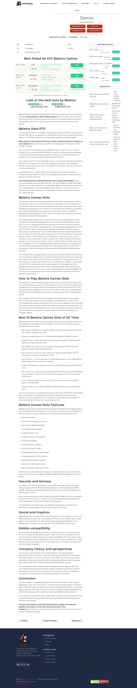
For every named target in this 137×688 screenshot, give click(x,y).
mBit (103, 78)
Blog (77, 10)
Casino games (108, 3)
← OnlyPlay (22, 621)
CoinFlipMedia (21, 684)
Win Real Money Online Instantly (117, 96)
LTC (33, 65)
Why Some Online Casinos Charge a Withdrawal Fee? (116, 116)
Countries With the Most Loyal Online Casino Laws (117, 144)
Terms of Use (50, 656)
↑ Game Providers (49, 621)
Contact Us (49, 652)
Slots (95, 3)
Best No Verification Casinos (58, 95)
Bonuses (85, 3)
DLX (102, 71)
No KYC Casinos (50, 638)
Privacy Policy (50, 659)
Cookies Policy (50, 662)
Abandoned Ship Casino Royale (116, 106)
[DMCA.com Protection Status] (95, 681)
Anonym (33, 75)
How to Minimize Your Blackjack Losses (117, 129)
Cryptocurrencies (69, 3)
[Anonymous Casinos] (24, 3)
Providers (73, 37)
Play (77, 65)
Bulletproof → (77, 621)
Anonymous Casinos (48, 3)
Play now (116, 52)
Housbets (33, 86)
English (70, 48)
